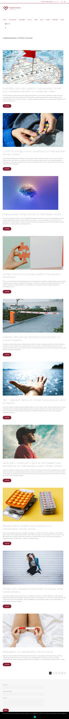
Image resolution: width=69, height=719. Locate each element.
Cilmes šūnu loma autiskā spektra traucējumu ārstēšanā (32, 275)
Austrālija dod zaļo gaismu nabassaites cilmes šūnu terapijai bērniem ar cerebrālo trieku (32, 90)
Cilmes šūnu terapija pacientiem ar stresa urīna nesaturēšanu (33, 590)
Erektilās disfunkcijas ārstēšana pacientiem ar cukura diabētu (31, 338)
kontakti (62, 19)
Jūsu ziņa (5, 697)
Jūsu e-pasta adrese (7, 691)
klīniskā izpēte (55, 19)
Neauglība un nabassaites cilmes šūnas (28, 652)
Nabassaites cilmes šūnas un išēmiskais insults (32, 214)
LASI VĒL (7, 105)
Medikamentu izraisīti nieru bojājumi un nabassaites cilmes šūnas (27, 527)
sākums (4, 19)
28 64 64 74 (56, 1)
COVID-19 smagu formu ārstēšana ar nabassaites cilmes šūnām (34, 153)
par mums (30, 19)
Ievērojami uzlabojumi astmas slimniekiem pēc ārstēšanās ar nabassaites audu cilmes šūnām (32, 464)
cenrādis (36, 19)
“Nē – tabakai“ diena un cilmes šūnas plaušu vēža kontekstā (34, 401)
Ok (34, 717)
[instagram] (64, 1)
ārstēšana (48, 19)
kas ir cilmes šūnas (12, 19)
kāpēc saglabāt (22, 19)
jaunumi (41, 19)
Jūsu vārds (5, 684)
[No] (67, 715)
